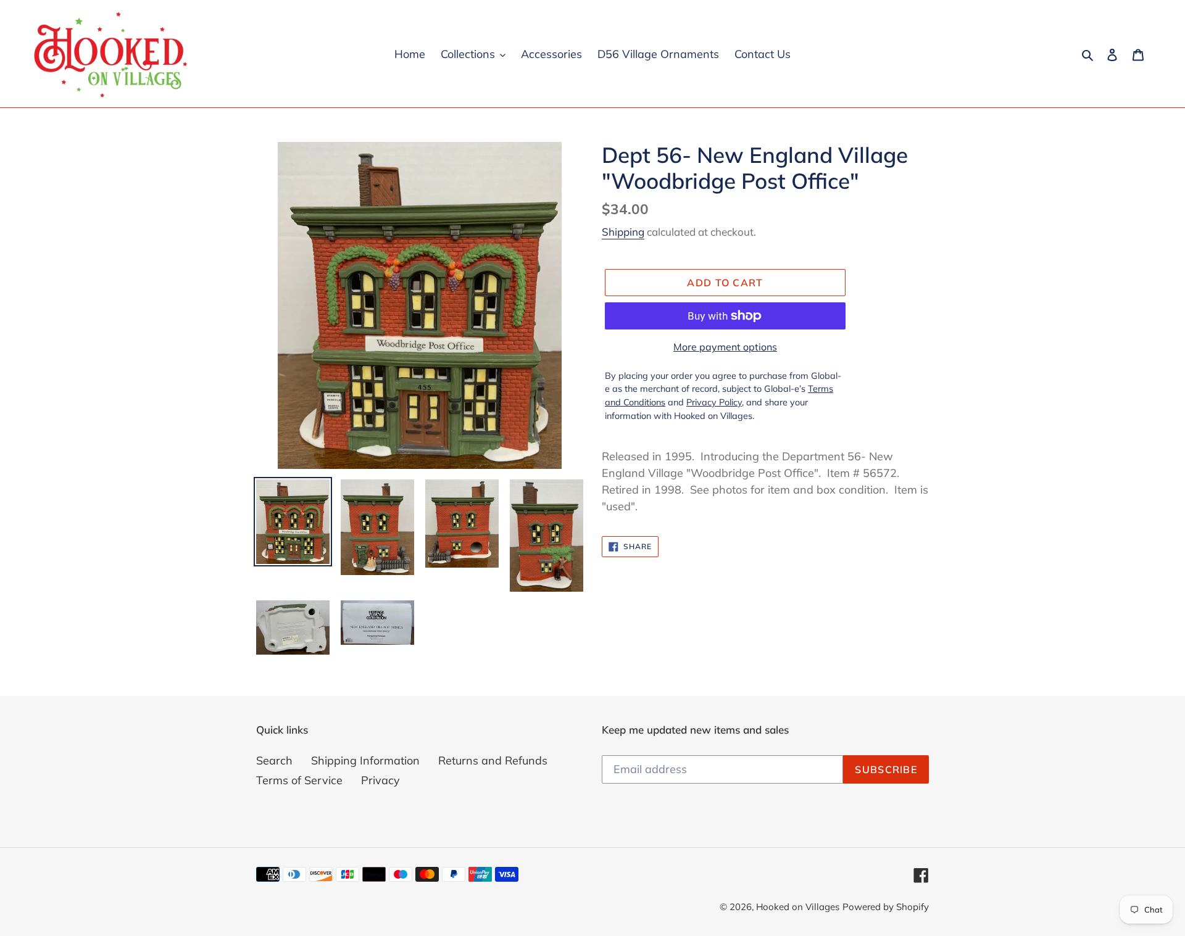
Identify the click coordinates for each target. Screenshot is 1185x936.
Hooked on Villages (797, 907)
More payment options (725, 347)
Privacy (380, 780)
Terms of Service (299, 780)
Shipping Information (365, 760)
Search (274, 760)
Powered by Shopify (885, 907)
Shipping (623, 231)
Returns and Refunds (492, 760)
